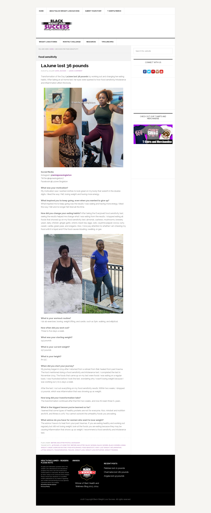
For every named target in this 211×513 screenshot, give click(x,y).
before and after (78, 445)
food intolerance (74, 447)
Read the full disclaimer (48, 484)
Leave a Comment (75, 71)
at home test (65, 445)
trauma (71, 450)
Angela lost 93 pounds (114, 476)
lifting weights (47, 450)
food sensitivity (88, 447)
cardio (50, 447)
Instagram (75, 443)
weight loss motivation (94, 450)
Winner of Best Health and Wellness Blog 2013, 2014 (87, 485)
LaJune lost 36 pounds (65, 65)
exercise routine (60, 447)
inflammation (115, 447)
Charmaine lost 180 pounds (116, 472)
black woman (91, 445)
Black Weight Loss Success (57, 25)
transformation (60, 450)
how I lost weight (102, 447)
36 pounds (55, 445)
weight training (111, 450)
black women (102, 445)
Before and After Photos (61, 443)
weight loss (80, 450)
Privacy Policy (45, 486)
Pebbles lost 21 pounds (114, 468)
